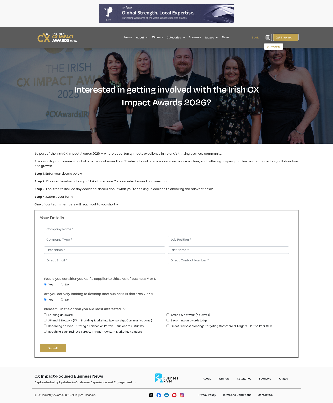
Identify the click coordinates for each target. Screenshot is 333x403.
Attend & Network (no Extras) (190, 315)
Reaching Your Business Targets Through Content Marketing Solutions (95, 332)
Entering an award (60, 315)
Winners (157, 37)
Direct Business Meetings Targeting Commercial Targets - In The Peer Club (221, 326)
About (140, 37)
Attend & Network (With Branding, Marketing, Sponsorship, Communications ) (100, 320)
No (67, 284)
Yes (50, 284)
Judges (209, 37)
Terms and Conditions (237, 394)
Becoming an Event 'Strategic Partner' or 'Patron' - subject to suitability (96, 326)
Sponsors (195, 37)
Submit (53, 348)
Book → (257, 37)
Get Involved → (286, 37)
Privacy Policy (207, 394)
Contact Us (265, 394)
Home (128, 37)
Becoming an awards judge (189, 320)
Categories (174, 37)
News (225, 37)
